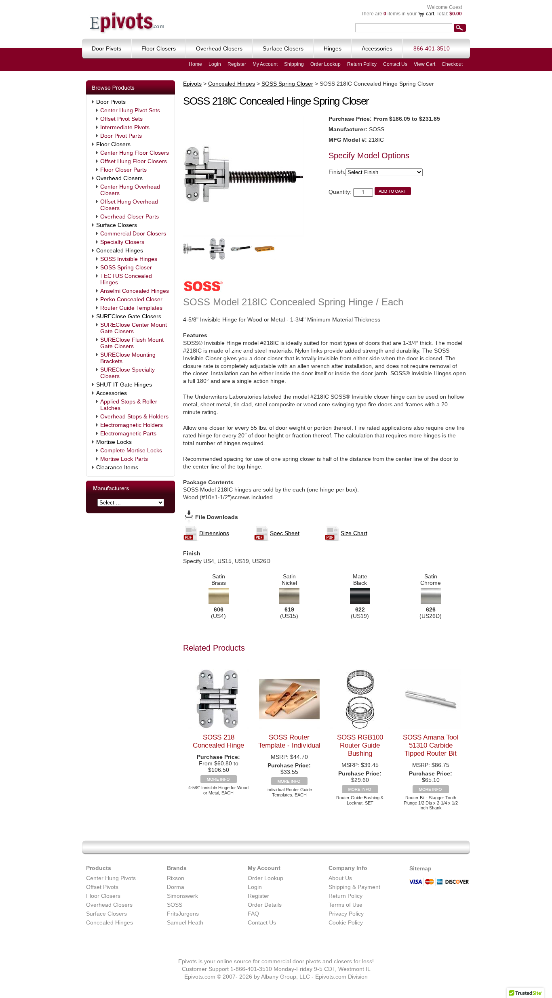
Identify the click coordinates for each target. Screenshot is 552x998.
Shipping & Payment (354, 887)
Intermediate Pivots (125, 127)
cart (430, 14)
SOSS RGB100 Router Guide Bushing (360, 745)
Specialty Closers (122, 242)
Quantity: (340, 192)
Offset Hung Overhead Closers (129, 204)
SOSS (174, 904)
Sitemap (420, 868)
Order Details (265, 904)
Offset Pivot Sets (121, 119)
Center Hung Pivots (111, 878)
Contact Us (395, 64)
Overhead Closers (119, 178)
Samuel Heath (185, 922)
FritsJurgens (183, 913)
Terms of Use (345, 904)
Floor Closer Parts (123, 169)
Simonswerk (182, 896)
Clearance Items (117, 467)
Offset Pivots (102, 887)
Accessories (111, 393)
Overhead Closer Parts (129, 216)
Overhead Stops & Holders (134, 416)
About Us (340, 878)
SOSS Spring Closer (126, 267)
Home (195, 64)
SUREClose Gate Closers (128, 316)
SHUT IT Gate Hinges (124, 384)
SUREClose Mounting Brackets (128, 357)
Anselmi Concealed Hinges (134, 291)
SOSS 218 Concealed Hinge (218, 741)
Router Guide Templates (131, 308)
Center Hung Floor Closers (134, 152)
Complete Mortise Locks (131, 450)
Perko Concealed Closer (131, 299)
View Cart (424, 64)
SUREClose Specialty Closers (127, 372)
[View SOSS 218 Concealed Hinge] (218, 781)
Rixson (175, 878)
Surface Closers (116, 225)
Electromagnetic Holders (131, 425)
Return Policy (362, 64)
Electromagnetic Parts (128, 433)
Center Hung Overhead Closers (130, 189)
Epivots (192, 83)
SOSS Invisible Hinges (128, 259)
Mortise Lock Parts (124, 459)
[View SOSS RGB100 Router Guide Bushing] (360, 791)
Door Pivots (111, 102)
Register (237, 64)
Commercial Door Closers (133, 233)
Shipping (294, 64)
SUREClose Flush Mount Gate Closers (132, 342)
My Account (265, 64)
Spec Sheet (284, 533)
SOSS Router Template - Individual (289, 741)
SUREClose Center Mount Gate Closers (133, 327)
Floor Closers (113, 144)
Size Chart (354, 533)
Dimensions (214, 533)
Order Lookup (325, 64)
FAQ (253, 913)
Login (215, 64)
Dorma (175, 887)
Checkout (452, 64)
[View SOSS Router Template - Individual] (289, 783)
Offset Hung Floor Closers (133, 161)
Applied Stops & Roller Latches (128, 404)
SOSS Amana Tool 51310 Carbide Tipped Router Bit (430, 745)
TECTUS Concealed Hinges (126, 279)
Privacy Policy (346, 913)
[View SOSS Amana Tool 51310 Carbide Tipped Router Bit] (431, 791)
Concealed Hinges (119, 250)
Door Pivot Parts (121, 135)
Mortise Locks (114, 442)
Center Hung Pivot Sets (130, 110)
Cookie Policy (346, 922)
